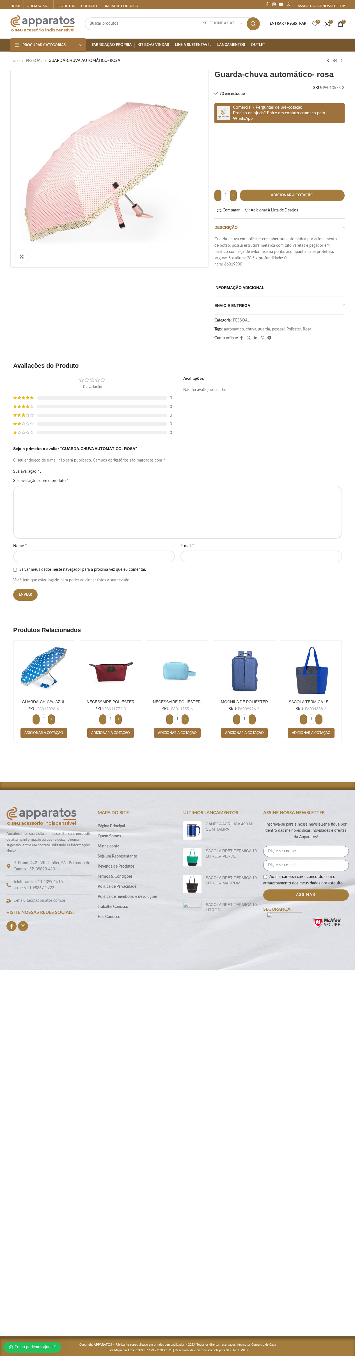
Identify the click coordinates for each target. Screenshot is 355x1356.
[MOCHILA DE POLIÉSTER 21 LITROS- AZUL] (244, 671)
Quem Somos (109, 836)
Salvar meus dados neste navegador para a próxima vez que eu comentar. (82, 570)
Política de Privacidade (117, 887)
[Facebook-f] (11, 926)
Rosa (307, 329)
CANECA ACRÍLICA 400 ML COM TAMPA (230, 827)
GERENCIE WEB (237, 1350)
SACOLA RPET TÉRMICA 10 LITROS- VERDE (231, 854)
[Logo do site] (42, 23)
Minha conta (108, 846)
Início (15, 61)
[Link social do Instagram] (274, 4)
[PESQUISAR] (253, 23)
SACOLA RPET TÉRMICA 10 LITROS (231, 907)
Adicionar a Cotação (292, 195)
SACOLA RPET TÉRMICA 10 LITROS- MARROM (231, 880)
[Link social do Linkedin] (255, 338)
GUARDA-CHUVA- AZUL (43, 702)
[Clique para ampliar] (22, 257)
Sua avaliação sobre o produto (41, 480)
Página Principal (111, 826)
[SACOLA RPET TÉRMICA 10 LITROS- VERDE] (192, 857)
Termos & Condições (115, 877)
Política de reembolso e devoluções (127, 897)
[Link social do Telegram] (269, 338)
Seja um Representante (117, 856)
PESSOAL (34, 61)
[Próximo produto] (341, 60)
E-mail (187, 546)
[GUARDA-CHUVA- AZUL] (44, 671)
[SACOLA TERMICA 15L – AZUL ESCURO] (311, 671)
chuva (251, 329)
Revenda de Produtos (116, 866)
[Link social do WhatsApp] (288, 4)
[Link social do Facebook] (267, 4)
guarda (264, 329)
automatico (234, 329)
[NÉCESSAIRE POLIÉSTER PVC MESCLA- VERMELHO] (110, 671)
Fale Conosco (109, 917)
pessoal (278, 329)
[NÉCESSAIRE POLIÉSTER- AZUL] (177, 671)
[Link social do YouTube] (281, 4)
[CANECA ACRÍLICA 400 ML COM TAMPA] (192, 830)
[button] (43, 733)
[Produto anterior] (328, 60)
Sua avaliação (26, 471)
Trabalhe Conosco (113, 907)
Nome (20, 546)
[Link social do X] (248, 338)
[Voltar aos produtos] (334, 60)
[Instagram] (23, 926)
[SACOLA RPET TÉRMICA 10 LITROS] (192, 1112)
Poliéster (294, 329)
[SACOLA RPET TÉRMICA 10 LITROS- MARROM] (192, 884)
